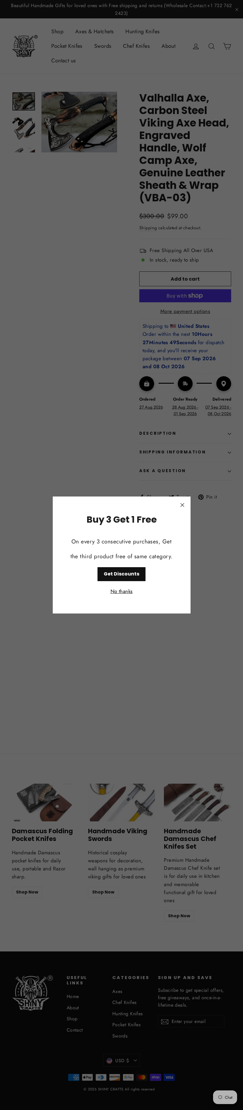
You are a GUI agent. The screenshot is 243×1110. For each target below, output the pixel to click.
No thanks (122, 591)
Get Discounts (121, 573)
